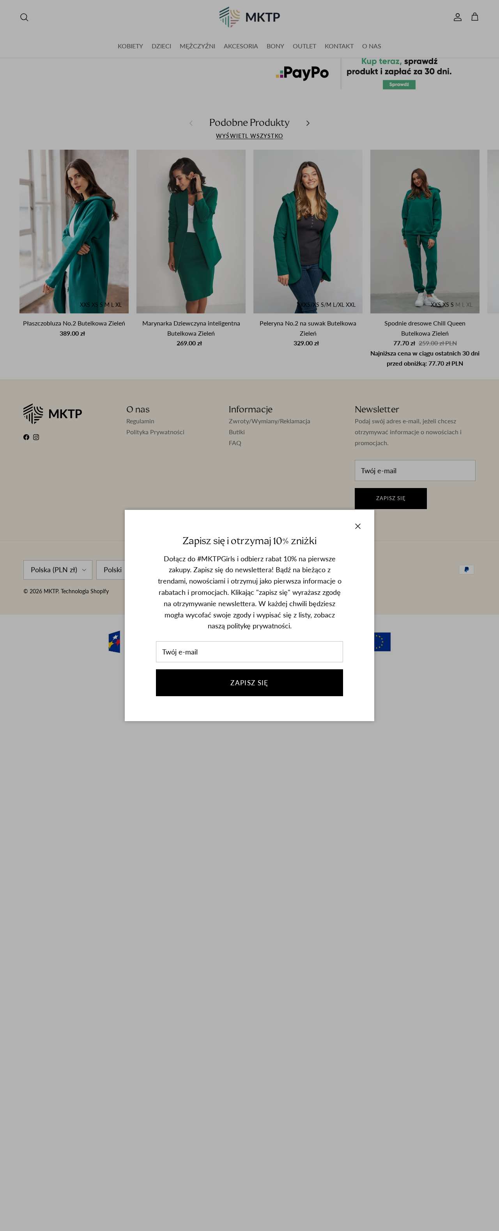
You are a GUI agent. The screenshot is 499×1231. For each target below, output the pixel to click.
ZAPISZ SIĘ (249, 683)
